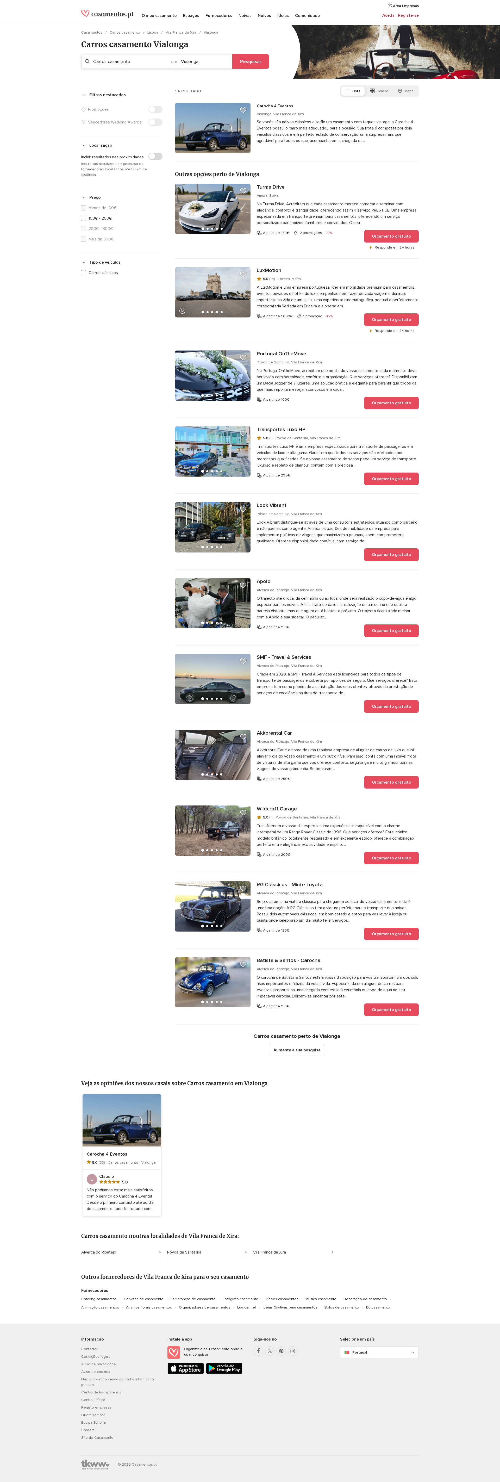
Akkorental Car (274, 733)
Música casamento (320, 1299)
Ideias (283, 15)
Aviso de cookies (95, 1371)
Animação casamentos (100, 1307)
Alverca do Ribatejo (98, 1252)
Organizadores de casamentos (204, 1307)
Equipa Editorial (94, 1422)
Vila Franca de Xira (181, 32)
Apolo (264, 581)
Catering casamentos (99, 1299)
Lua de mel (246, 1307)
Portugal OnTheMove (281, 354)
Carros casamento (125, 32)
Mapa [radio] (409, 91)
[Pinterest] (281, 1351)
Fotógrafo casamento (240, 1299)
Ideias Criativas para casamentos (290, 1307)
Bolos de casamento (341, 1307)
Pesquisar (250, 61)
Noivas (245, 15)
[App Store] (185, 1373)
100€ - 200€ (100, 218)
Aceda (388, 15)
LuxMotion (269, 270)
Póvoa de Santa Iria (184, 1252)
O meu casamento (159, 15)
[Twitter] (269, 1351)
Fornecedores (218, 15)
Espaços (191, 15)
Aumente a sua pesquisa (297, 1050)
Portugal (359, 1352)
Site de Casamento (97, 1437)
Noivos (264, 15)
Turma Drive (271, 187)
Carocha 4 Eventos (275, 106)
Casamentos (92, 32)
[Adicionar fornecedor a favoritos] (243, 110)
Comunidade (307, 15)
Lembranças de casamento (193, 1299)
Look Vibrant (271, 505)
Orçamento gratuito (391, 236)
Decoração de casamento (365, 1299)
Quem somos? (93, 1415)
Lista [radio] (356, 91)
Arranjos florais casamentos (149, 1307)
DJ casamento (378, 1307)
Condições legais (95, 1356)
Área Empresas (405, 6)
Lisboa (153, 32)
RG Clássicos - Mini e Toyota (290, 885)
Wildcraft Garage (277, 809)
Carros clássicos (103, 272)
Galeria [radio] (382, 91)
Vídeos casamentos (281, 1299)
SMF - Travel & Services (284, 657)
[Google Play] (224, 1373)
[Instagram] (292, 1351)
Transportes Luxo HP (281, 429)
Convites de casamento (144, 1299)
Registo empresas (96, 1407)
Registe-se (408, 15)
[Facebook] (258, 1351)
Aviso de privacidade (98, 1364)
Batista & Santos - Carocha (288, 960)
